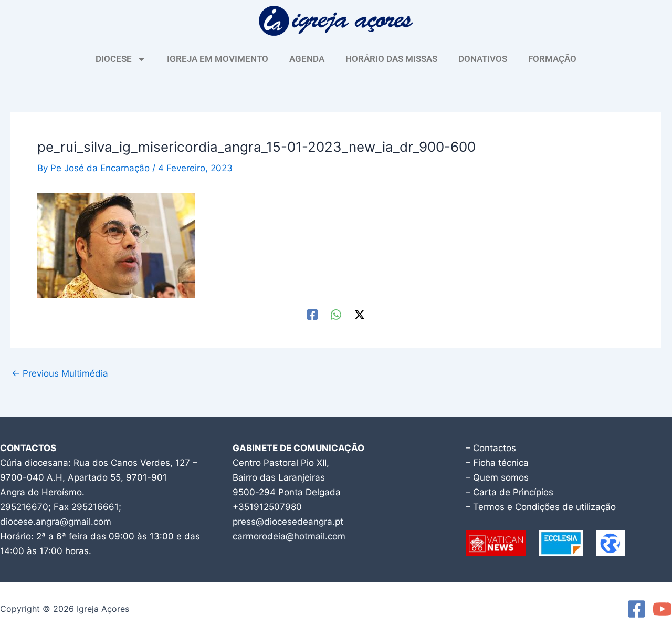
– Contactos (491, 448)
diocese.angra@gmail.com (55, 521)
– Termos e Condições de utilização (541, 507)
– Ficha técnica (497, 462)
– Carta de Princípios (509, 492)
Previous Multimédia (60, 373)
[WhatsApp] (336, 314)
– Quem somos (497, 477)
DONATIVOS (482, 59)
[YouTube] (662, 609)
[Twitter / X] (359, 314)
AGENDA (306, 59)
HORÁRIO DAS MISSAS (391, 59)
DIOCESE (114, 59)
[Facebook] (312, 314)
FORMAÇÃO (552, 59)
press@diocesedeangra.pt (288, 521)
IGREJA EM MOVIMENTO (217, 59)
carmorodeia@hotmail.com (289, 536)
